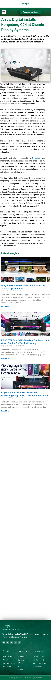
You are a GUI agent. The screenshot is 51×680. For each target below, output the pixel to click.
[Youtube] (3, 642)
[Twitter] (7, 642)
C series (36, 158)
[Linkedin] (19, 642)
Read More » (5, 306)
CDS (27, 115)
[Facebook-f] (11, 642)
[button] (4, 12)
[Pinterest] (15, 642)
